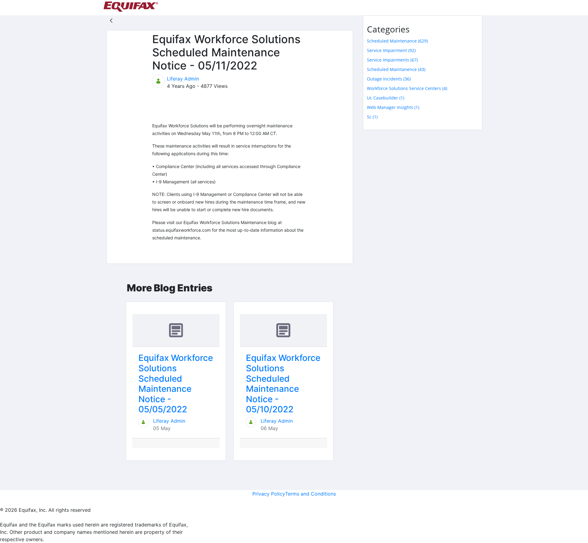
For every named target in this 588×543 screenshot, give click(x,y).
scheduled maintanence (396, 69)
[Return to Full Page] (111, 20)
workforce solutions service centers (407, 88)
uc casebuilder (385, 98)
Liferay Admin (183, 79)
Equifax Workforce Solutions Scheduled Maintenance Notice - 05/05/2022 (175, 383)
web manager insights (393, 107)
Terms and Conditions (310, 494)
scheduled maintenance (397, 41)
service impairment (391, 50)
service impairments (392, 60)
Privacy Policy (268, 494)
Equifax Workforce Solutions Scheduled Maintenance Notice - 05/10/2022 (283, 383)
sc (372, 117)
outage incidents (389, 79)
